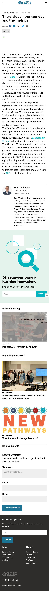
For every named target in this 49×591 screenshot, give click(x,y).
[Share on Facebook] (10, 26)
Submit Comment (12, 508)
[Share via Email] (27, 26)
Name (5, 494)
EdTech (6, 31)
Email (5, 482)
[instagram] (6, 580)
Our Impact (30, 563)
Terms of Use (7, 555)
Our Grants (30, 557)
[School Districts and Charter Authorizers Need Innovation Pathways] (24, 376)
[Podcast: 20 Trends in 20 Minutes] (24, 327)
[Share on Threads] (18, 26)
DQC (7, 172)
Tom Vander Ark (10, 12)
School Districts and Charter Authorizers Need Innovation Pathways (23, 397)
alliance (13, 76)
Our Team (30, 560)
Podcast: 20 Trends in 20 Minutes (19, 346)
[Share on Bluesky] (22, 26)
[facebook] (2, 580)
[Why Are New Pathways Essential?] (24, 419)
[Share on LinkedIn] (14, 26)
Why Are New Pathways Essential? (20, 438)
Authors (5, 560)
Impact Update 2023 (13, 355)
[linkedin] (9, 580)
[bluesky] (17, 580)
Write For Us (7, 557)
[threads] (13, 580)
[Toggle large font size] (47, 296)
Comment (7, 467)
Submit (41, 294)
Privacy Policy (8, 552)
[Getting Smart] (24, 2)
